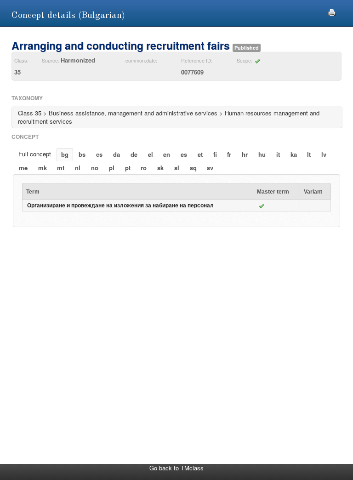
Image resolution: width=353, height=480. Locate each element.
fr (229, 154)
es (184, 154)
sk (160, 167)
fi (215, 154)
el (150, 154)
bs (82, 154)
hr (245, 154)
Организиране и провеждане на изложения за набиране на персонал (120, 205)
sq (193, 167)
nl (77, 167)
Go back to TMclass (176, 467)
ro (144, 167)
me (23, 167)
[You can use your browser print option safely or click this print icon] (332, 11)
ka (293, 154)
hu (262, 154)
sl (176, 167)
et (200, 154)
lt (309, 154)
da (116, 154)
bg (64, 154)
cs (99, 154)
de (134, 154)
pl (111, 167)
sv (210, 167)
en (166, 154)
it (278, 154)
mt (60, 167)
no (94, 167)
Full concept (34, 153)
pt (128, 167)
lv (323, 154)
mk (42, 167)
